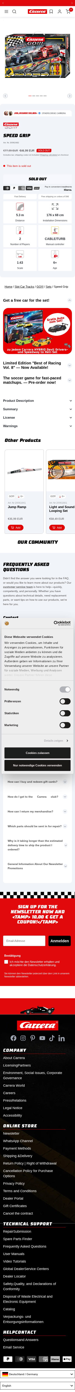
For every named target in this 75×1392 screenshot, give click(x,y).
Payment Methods (17, 1148)
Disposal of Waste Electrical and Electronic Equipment (27, 1299)
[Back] (5, 96)
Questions (20, 1340)
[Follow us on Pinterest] (33, 1038)
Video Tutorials (14, 1261)
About (14, 1058)
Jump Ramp (17, 507)
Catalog (9, 1309)
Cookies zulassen (37, 752)
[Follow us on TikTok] (52, 1038)
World (14, 1085)
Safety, (29, 1286)
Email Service (13, 1347)
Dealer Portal (13, 1198)
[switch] (65, 701)
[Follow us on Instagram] (23, 1038)
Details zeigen (53, 740)
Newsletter (11, 1133)
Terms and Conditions (20, 1191)
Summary (10, 409)
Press (14, 1100)
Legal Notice (12, 1108)
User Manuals (13, 1254)
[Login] (59, 11)
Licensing (17, 1065)
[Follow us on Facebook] (13, 1038)
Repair (17, 1231)
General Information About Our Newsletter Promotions (35, 866)
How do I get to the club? (33, 796)
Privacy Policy (14, 1183)
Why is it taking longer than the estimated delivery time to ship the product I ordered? (35, 845)
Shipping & (17, 1156)
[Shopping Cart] (68, 11)
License (9, 417)
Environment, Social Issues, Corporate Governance (32, 1075)
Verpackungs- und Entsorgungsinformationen (23, 1319)
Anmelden (59, 941)
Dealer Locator (14, 1276)
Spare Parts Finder (17, 1239)
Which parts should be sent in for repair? (35, 826)
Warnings (10, 426)
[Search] (14, 11)
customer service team (18, 586)
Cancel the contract (18, 1213)
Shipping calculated (49, 155)
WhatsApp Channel (18, 1141)
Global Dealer (26, 1269)
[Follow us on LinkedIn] (61, 1038)
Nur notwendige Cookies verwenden (37, 765)
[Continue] (69, 96)
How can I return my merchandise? (30, 811)
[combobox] (37, 1374)
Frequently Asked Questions (24, 1246)
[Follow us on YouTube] (42, 1038)
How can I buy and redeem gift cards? (33, 781)
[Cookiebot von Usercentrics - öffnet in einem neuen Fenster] (54, 623)
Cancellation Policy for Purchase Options (28, 1173)
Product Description (18, 401)
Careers (9, 1093)
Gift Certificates (15, 1206)
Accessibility (12, 1115)
